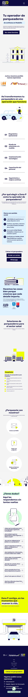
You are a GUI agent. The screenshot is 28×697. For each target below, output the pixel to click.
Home (14, 659)
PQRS (14, 661)
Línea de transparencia (14, 668)
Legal (14, 666)
